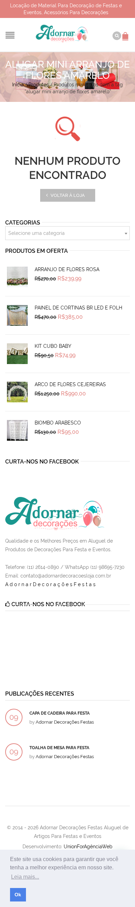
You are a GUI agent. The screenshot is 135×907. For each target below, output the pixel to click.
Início (18, 84)
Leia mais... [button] (25, 877)
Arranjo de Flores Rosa (67, 269)
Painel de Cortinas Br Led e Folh (78, 308)
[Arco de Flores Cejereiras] (17, 392)
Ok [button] (18, 894)
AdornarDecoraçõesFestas (51, 584)
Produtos (38, 84)
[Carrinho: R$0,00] (126, 32)
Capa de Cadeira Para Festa (59, 713)
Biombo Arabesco (58, 423)
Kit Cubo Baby (53, 346)
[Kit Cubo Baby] (17, 354)
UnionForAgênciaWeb (88, 846)
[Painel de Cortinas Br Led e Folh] (17, 315)
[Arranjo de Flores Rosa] (17, 277)
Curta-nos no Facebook (42, 461)
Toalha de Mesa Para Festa (59, 747)
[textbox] (67, 233)
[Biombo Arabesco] (17, 430)
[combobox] (67, 233)
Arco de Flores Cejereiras (70, 384)
